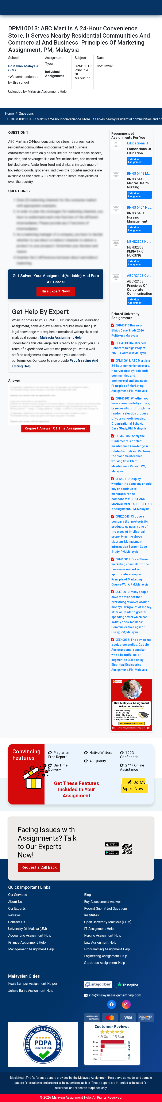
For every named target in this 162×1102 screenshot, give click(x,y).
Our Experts (17, 908)
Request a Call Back (39, 867)
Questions (26, 113)
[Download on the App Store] (112, 844)
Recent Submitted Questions (106, 908)
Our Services (17, 895)
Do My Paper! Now (133, 785)
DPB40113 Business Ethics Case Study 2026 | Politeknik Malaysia (128, 330)
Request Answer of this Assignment (56, 428)
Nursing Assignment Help (102, 936)
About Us (15, 902)
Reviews (14, 915)
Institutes (91, 915)
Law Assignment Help (100, 942)
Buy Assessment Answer (102, 902)
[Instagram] (126, 1004)
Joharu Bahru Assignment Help (30, 991)
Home (9, 113)
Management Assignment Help (31, 949)
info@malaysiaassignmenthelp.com (115, 995)
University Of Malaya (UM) (27, 929)
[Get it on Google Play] (112, 853)
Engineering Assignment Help (105, 956)
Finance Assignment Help (27, 942)
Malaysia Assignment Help (61, 338)
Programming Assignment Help (107, 949)
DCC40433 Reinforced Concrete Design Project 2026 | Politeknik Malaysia (129, 348)
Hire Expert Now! (56, 291)
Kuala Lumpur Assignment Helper (32, 984)
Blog (87, 895)
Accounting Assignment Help (29, 936)
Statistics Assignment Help (104, 963)
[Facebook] (111, 1004)
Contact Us (16, 922)
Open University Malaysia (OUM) (107, 922)
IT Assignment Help (99, 929)
